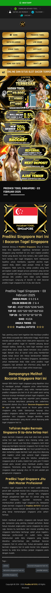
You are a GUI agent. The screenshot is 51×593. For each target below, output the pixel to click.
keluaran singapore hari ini (13, 570)
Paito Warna (13, 56)
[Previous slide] (4, 92)
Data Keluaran (13, 42)
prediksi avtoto (42, 570)
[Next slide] (46, 92)
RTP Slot (37, 49)
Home (15, 35)
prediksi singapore (10, 575)
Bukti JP (37, 63)
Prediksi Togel (37, 35)
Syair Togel (13, 49)
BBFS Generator (37, 56)
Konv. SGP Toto (13, 63)
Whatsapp (26, 3)
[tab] (22, 107)
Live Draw (37, 42)
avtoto (5, 566)
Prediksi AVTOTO (31, 584)
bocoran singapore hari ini (38, 566)
